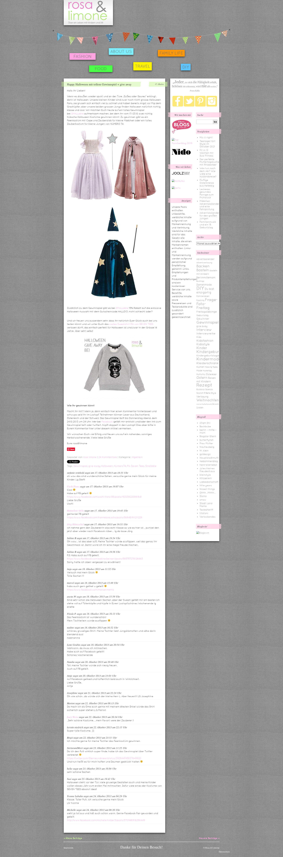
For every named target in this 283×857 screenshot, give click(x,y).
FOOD (101, 68)
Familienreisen (202, 296)
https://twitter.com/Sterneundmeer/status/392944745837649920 (104, 758)
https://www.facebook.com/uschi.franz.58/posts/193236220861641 (104, 496)
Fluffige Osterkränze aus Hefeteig (207, 183)
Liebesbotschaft (209, 482)
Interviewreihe (205, 333)
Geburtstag (202, 315)
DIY (185, 67)
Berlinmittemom (205, 277)
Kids (198, 337)
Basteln (202, 270)
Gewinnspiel (80, 466)
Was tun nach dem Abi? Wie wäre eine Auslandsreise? (208, 172)
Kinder (201, 348)
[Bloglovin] (202, 532)
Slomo (203, 496)
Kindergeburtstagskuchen (211, 355)
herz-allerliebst (208, 464)
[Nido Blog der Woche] (182, 154)
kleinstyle (205, 474)
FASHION (83, 56)
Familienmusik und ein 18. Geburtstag (208, 225)
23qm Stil (205, 423)
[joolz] (181, 174)
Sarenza (209, 389)
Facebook (107, 421)
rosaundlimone (88, 12)
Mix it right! (206, 137)
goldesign (205, 454)
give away (94, 466)
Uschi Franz (73, 486)
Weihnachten (207, 400)
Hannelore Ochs (75, 510)
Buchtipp (200, 281)
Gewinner (202, 318)
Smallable (150, 466)
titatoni (204, 513)
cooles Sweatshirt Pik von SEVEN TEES (131, 324)
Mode (199, 370)
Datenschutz (224, 851)
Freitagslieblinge (206, 311)
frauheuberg (207, 447)
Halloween (107, 466)
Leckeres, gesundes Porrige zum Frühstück (207, 193)
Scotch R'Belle (203, 393)
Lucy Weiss (72, 717)
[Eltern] (181, 133)
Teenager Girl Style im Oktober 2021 (207, 144)
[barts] (176, 188)
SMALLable (77, 113)
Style (213, 393)
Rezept (204, 385)
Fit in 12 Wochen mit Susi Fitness (207, 153)
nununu (200, 374)
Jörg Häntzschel (75, 524)
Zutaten (199, 407)
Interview (204, 329)
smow (203, 499)
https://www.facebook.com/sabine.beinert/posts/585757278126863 (105, 558)
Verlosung (202, 396)
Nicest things (207, 489)
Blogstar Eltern (208, 436)
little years (206, 485)
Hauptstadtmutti (209, 457)
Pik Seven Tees (135, 466)
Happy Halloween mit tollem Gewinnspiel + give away (99, 84)
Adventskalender (205, 259)
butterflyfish (207, 440)
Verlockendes (207, 516)
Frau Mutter (206, 443)
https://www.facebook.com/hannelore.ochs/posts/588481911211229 (104, 517)
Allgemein (137, 457)
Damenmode (204, 284)
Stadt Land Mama (206, 504)
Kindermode (208, 359)
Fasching (200, 300)
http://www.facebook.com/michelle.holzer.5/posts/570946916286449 (106, 820)
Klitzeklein (206, 478)
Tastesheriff (206, 509)
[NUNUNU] (178, 181)
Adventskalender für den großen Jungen (209, 216)
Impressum (68, 847)
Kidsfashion (204, 340)
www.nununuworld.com (207, 404)
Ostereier (211, 374)
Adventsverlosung (204, 263)
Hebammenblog (209, 461)
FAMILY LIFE (171, 53)
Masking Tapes (211, 367)
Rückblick (200, 389)
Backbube (205, 426)
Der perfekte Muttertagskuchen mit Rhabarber (210, 162)
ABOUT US (121, 51)
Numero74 (120, 466)
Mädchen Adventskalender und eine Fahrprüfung (209, 205)
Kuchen (200, 367)
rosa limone (89, 457)
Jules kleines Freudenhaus (207, 469)
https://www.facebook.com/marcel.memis (90, 589)
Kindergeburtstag (212, 352)
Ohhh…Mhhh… (208, 492)
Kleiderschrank (207, 363)
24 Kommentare (107, 457)
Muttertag (207, 371)
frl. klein (204, 450)
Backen (203, 266)
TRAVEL (142, 66)
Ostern (201, 377)
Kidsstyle (203, 344)
